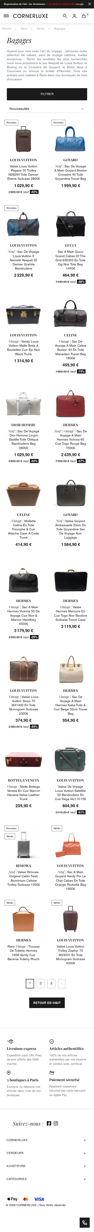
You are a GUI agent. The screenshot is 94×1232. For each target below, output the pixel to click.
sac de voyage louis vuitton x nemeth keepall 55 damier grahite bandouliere (23, 260)
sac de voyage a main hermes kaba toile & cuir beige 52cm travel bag (70, 705)
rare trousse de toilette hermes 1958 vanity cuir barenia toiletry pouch (24, 953)
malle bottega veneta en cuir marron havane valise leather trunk (23, 793)
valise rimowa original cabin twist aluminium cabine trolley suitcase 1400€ (23, 878)
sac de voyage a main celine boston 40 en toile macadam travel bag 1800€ (70, 350)
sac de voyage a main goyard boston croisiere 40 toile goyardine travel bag (70, 172)
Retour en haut (47, 1003)
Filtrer (47, 94)
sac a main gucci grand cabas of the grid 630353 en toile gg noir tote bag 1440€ (70, 260)
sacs (24, 28)
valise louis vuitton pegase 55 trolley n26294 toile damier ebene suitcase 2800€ (23, 172)
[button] (65, 15)
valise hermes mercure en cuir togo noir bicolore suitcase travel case (70, 613)
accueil (6, 28)
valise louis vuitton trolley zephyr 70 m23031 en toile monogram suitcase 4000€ (70, 955)
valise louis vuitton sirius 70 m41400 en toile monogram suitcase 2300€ (24, 705)
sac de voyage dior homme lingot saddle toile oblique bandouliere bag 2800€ (23, 439)
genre (40, 28)
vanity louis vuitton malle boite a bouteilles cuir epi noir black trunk (23, 348)
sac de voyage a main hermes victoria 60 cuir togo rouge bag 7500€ (70, 439)
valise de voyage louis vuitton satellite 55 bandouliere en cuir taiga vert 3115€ (70, 793)
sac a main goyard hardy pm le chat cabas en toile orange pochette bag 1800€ (70, 880)
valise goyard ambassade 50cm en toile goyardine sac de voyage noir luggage (70, 529)
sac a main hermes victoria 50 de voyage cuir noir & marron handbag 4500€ (23, 615)
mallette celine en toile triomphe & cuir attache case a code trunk (23, 529)
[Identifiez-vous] (74, 15)
